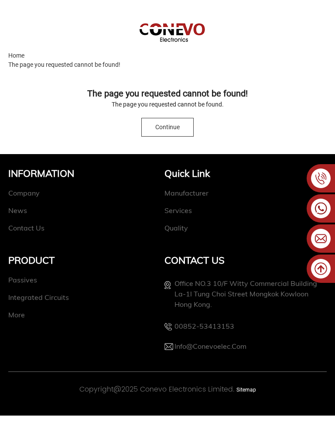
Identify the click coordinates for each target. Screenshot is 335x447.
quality (176, 228)
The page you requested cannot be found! (64, 64)
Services (178, 210)
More (16, 314)
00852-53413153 (204, 326)
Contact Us (26, 228)
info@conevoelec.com (210, 346)
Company (24, 193)
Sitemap (246, 390)
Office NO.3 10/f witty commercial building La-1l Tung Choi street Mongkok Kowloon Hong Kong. (245, 294)
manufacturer (186, 193)
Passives (22, 279)
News (17, 210)
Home (16, 55)
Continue (167, 127)
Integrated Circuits (38, 297)
